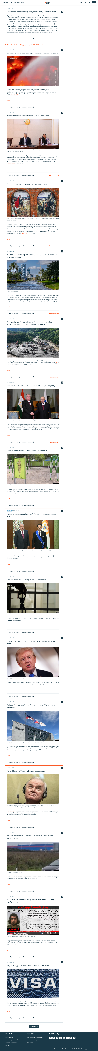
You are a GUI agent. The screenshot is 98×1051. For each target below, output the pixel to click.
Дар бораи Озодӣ (9, 1037)
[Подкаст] (74, 1038)
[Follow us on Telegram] (67, 1038)
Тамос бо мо (8, 1045)
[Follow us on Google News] (50, 1038)
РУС (81, 2)
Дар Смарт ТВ (30, 1042)
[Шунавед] (89, 2)
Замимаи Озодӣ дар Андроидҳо (35, 1037)
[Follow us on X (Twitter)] (64, 1038)
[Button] (14, 39)
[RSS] (70, 1038)
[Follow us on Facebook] (53, 1038)
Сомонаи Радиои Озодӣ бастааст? (13, 1040)
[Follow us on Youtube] (57, 1038)
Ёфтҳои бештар (34, 1026)
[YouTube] (85, 2)
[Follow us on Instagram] (60, 1038)
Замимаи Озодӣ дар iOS (33, 1040)
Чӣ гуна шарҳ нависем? (11, 1042)
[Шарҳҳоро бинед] (53, 176)
